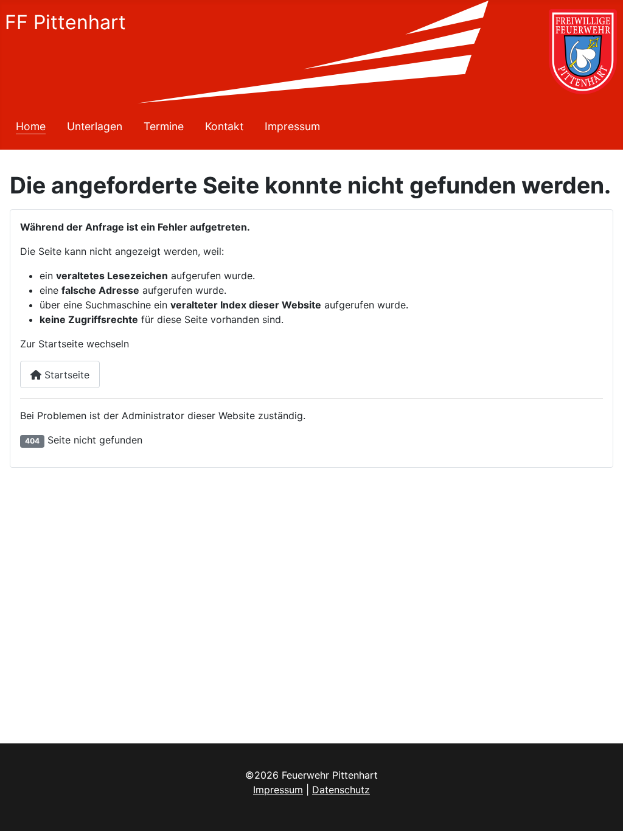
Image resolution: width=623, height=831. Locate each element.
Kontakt (224, 126)
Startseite (65, 375)
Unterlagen (94, 126)
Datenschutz (341, 790)
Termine (164, 126)
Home (31, 126)
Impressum (292, 126)
